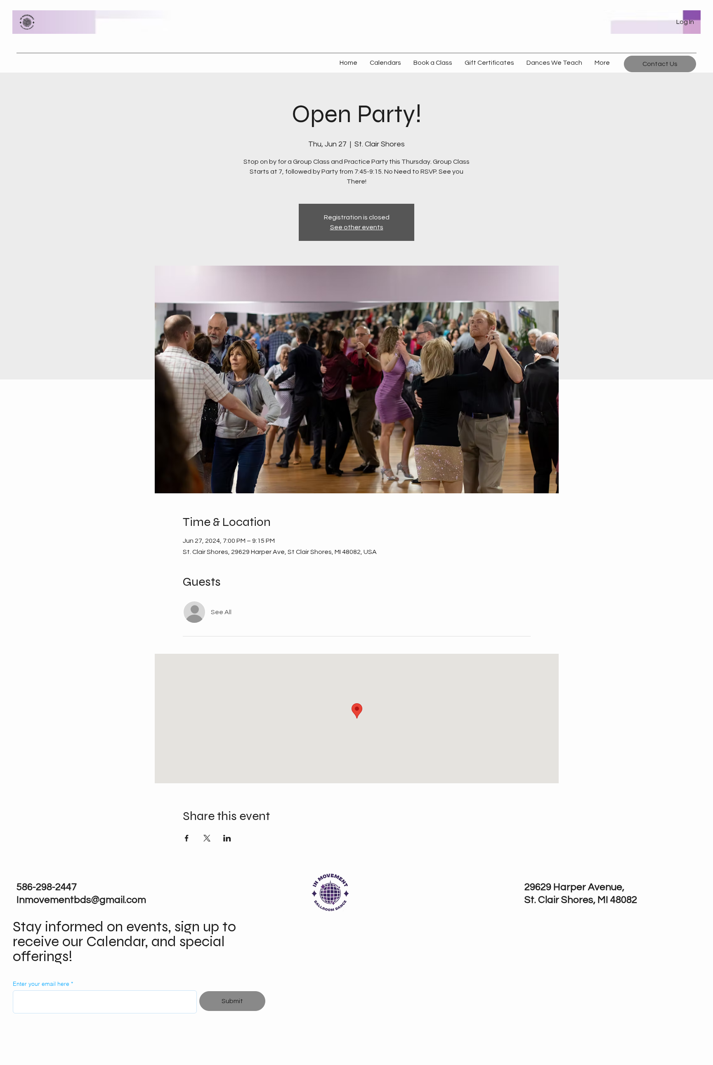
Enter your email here (41, 984)
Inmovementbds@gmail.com (81, 900)
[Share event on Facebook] (187, 838)
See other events (356, 227)
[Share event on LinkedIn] (227, 838)
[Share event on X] (207, 838)
